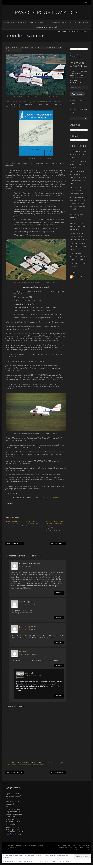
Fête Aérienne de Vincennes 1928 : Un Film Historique (78, 190)
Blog (13, 22)
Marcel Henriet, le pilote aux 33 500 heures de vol (78, 226)
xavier (19, 48)
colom (22, 651)
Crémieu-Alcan (75, 233)
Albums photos (22, 22)
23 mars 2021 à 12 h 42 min (27, 604)
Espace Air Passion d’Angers (49, 498)
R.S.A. (20, 51)
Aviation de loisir (66, 31)
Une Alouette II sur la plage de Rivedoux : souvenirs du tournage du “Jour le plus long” (13, 812)
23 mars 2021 (11, 48)
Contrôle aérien (54, 22)
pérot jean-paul (26, 627)
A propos (78, 22)
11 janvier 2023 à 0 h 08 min (27, 654)
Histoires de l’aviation (38, 22)
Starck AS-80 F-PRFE (13, 521)
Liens (71, 22)
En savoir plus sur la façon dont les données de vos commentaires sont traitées (34, 763)
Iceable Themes (13, 848)
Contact (86, 22)
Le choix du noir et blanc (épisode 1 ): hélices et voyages (54, 523)
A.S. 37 (51, 48)
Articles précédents (15, 543)
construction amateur (11, 51)
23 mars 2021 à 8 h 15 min (27, 566)
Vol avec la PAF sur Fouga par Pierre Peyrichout (12, 804)
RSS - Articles (78, 276)
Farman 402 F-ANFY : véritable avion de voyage (78, 246)
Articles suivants (57, 543)
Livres (64, 22)
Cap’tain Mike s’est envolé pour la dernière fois (13, 796)
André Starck (57, 48)
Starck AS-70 (30, 521)
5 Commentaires (41, 48)
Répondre (59, 593)
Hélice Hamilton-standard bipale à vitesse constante (78, 256)
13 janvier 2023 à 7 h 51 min (33, 675)
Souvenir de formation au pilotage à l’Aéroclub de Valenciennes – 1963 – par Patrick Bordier (14, 830)
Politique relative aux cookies (60, 861)
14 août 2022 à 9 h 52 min (27, 629)
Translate (77, 57)
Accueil (6, 22)
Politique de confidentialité (46, 27)
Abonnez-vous (77, 94)
